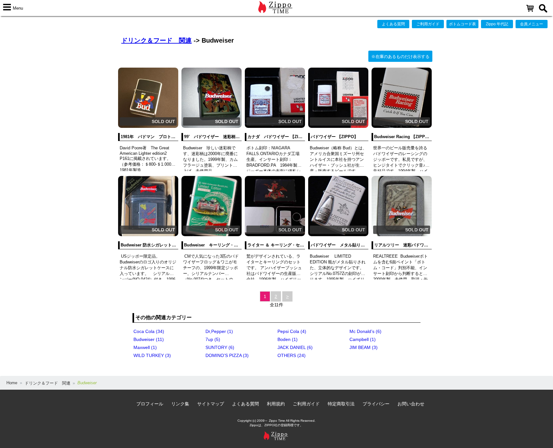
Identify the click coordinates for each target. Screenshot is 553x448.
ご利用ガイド (427, 24)
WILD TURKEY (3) (152, 355)
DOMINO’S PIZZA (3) (227, 355)
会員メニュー (531, 24)
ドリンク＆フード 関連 (156, 40)
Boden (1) (287, 339)
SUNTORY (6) (219, 347)
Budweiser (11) (148, 339)
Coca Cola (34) (148, 331)
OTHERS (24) (291, 355)
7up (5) (212, 339)
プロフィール (149, 403)
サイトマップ (210, 403)
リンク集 (180, 403)
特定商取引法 (341, 403)
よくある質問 (393, 24)
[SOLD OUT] (148, 126)
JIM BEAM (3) (363, 347)
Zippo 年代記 (497, 24)
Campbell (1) (362, 339)
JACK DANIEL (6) (295, 347)
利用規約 (276, 403)
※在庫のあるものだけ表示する (400, 56)
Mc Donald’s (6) (365, 331)
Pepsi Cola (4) (291, 331)
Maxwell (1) (145, 347)
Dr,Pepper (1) (219, 331)
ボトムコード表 (462, 24)
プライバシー (376, 403)
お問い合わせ (410, 403)
